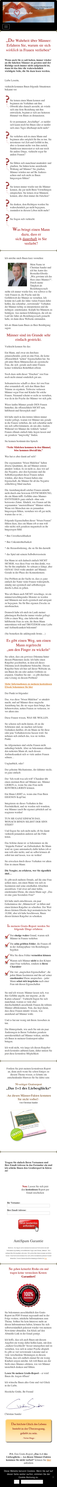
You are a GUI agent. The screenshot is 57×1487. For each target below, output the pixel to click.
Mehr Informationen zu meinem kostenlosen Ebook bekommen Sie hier (28, 685)
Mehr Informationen (32, 1482)
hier (45, 1258)
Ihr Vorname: (13, 1202)
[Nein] (53, 1477)
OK (16, 1482)
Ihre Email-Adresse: (16, 1210)
